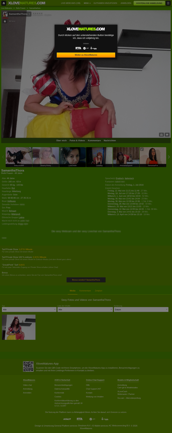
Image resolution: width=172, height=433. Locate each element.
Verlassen (86, 43)
